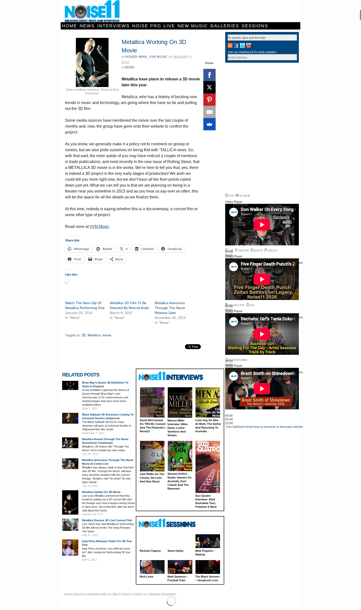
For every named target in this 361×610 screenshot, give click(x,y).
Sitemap (154, 594)
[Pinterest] (209, 99)
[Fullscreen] (225, 431)
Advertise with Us (99, 594)
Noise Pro (146, 25)
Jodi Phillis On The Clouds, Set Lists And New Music (152, 478)
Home (69, 25)
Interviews (113, 25)
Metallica (94, 335)
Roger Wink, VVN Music (146, 57)
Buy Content (121, 594)
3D (84, 335)
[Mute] (225, 427)
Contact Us (139, 594)
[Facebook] (209, 75)
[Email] (209, 112)
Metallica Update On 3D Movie (101, 492)
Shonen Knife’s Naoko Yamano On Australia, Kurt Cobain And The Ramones (179, 481)
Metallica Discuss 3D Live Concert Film (107, 520)
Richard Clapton (150, 550)
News (87, 25)
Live (169, 25)
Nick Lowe (146, 576)
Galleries (224, 25)
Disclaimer (169, 594)
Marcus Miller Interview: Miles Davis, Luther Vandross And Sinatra (177, 428)
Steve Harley (175, 550)
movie (106, 335)
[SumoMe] (209, 124)
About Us (80, 594)
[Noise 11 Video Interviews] (171, 376)
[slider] (265, 427)
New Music (193, 25)
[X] (209, 87)
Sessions (255, 25)
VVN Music (99, 226)
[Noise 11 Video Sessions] (171, 523)
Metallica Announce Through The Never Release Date (170, 308)
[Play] (225, 413)
